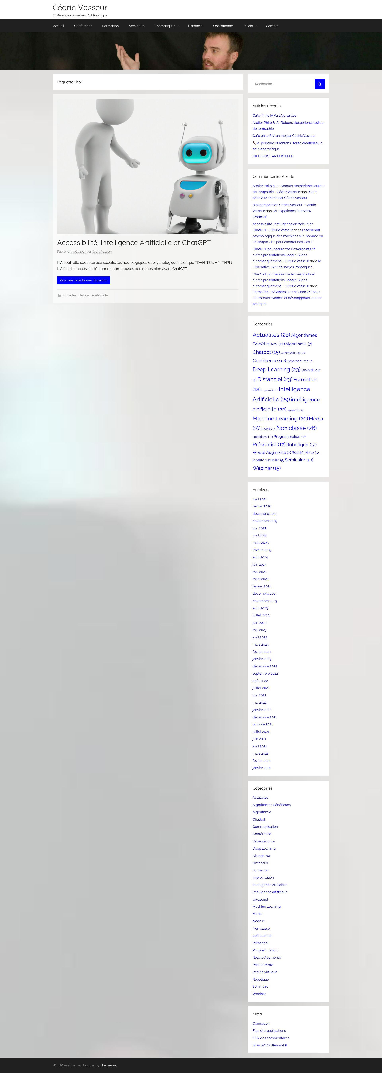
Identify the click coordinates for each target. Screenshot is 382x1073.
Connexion (261, 1023)
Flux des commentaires (271, 1038)
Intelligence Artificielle (270, 885)
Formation (110, 26)
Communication (293, 352)
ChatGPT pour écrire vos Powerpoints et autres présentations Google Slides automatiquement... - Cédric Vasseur (284, 255)
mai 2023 (260, 630)
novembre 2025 (265, 521)
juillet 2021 (261, 732)
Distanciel (195, 26)
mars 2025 (261, 543)
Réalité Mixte (305, 452)
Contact (272, 26)
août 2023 (260, 608)
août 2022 (260, 681)
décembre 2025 (265, 514)
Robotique (301, 444)
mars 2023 (261, 644)
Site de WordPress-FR (270, 1045)
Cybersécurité (300, 361)
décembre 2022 (265, 666)
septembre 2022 (265, 673)
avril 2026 (260, 499)
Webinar (267, 468)
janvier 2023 (262, 659)
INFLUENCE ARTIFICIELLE (273, 156)
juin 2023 (259, 623)
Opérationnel (223, 26)
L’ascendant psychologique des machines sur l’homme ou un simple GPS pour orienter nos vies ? (288, 236)
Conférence (83, 26)
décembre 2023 (265, 593)
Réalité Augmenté (272, 452)
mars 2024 (261, 579)
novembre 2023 (265, 601)
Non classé (296, 428)
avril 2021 (260, 746)
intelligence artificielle (93, 295)
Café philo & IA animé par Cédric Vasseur (284, 136)
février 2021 (262, 761)
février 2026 (262, 506)
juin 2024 (259, 564)
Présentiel (269, 444)
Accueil (58, 26)
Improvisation (269, 390)
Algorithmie (299, 344)
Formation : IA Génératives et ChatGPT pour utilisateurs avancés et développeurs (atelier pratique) (287, 298)
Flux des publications (269, 1031)
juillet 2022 (261, 688)
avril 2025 (260, 535)
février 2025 (262, 550)
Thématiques (165, 26)
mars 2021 (260, 753)
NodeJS (268, 429)
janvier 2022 (262, 710)
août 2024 (260, 557)
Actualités (69, 295)
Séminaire (137, 26)
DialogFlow (262, 856)
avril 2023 (260, 637)
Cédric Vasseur (80, 7)
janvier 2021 (262, 768)
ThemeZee (108, 1065)
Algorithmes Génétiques (272, 805)
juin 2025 (259, 528)
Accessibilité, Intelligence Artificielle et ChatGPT (134, 242)
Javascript (295, 410)
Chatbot (266, 352)
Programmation (290, 436)
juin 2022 (259, 695)
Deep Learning (277, 369)
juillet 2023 (261, 615)
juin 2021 (259, 739)
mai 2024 (260, 572)
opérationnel (263, 436)
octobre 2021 (263, 724)
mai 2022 (260, 702)
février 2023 (262, 652)
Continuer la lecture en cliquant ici (83, 280)
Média (248, 26)
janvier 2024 (262, 586)
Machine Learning (280, 418)
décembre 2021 (265, 717)
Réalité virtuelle (268, 460)
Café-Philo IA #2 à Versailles (274, 115)
